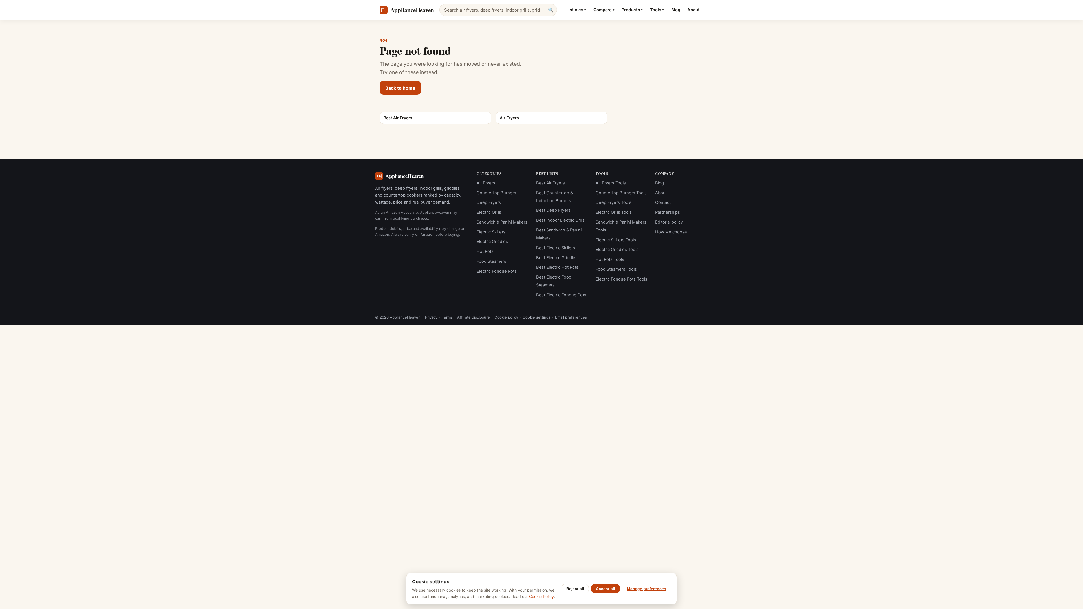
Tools (657, 9)
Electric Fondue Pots (497, 271)
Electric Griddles (492, 241)
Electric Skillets (491, 232)
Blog (675, 9)
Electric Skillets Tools (616, 239)
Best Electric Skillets (555, 247)
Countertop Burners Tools (621, 192)
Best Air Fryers (550, 183)
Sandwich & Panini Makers (502, 222)
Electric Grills (489, 212)
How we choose (671, 232)
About (693, 9)
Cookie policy (506, 317)
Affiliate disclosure (473, 317)
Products (632, 9)
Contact (663, 202)
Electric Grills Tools (614, 212)
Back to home (400, 88)
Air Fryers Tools (611, 183)
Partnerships (667, 212)
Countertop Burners (496, 192)
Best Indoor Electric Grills (560, 220)
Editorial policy (669, 222)
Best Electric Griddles (557, 257)
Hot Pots (485, 251)
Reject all (575, 588)
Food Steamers (491, 261)
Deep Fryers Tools (613, 202)
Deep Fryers (489, 202)
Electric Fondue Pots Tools (621, 279)
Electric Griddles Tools (617, 249)
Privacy (431, 317)
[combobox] (498, 10)
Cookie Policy (541, 596)
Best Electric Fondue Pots (561, 294)
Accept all (605, 588)
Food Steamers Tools (616, 269)
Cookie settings (537, 317)
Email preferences (571, 317)
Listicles (576, 9)
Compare (604, 9)
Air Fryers (486, 183)
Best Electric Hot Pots (557, 267)
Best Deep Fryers (553, 210)
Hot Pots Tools (610, 259)
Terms (447, 317)
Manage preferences (646, 588)
